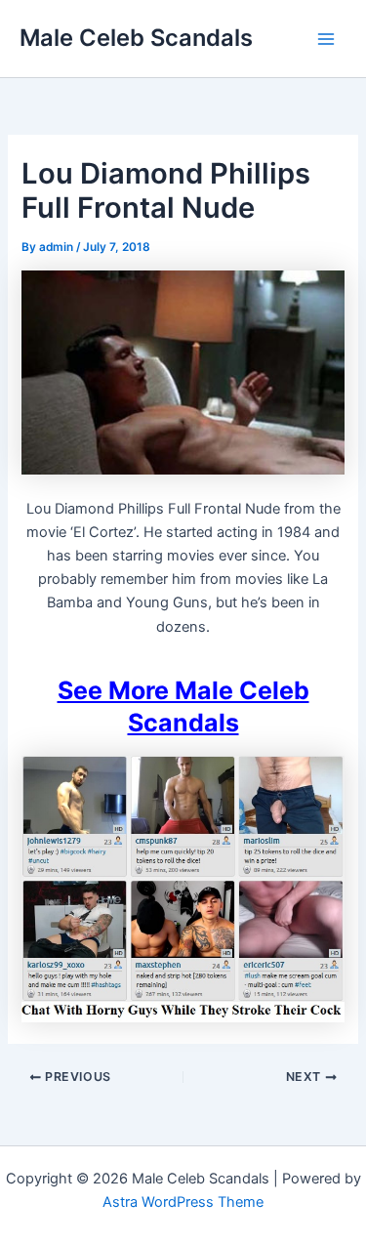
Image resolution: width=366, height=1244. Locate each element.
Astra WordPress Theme (183, 1202)
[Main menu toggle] (325, 39)
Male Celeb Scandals (136, 37)
